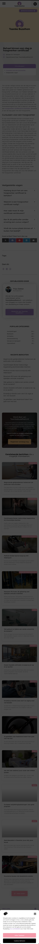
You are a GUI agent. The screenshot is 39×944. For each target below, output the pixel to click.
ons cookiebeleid (15, 929)
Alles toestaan (19, 935)
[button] (35, 914)
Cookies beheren (19, 941)
